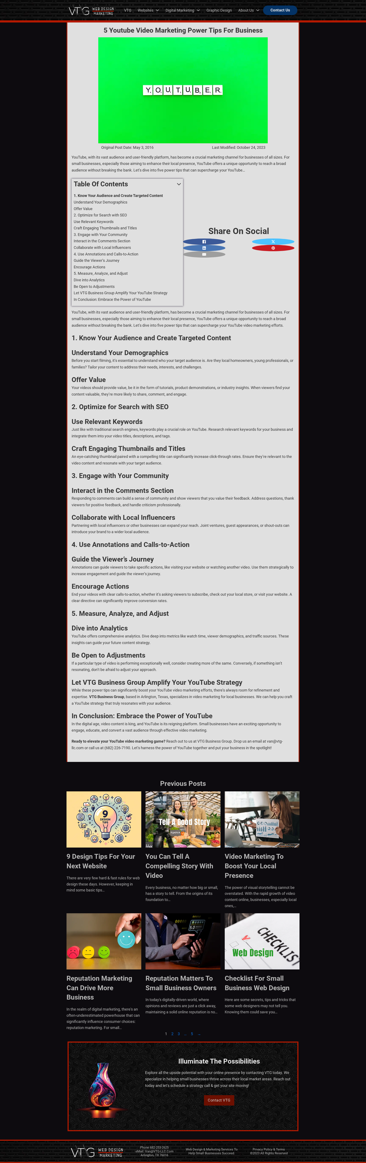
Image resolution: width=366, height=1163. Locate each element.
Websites (145, 10)
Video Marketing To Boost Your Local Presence (254, 866)
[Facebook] (204, 241)
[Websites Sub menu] (157, 10)
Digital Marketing (180, 10)
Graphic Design (219, 10)
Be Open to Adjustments (94, 286)
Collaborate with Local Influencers (102, 247)
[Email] (204, 254)
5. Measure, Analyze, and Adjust (101, 273)
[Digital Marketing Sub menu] (198, 10)
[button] (127, 184)
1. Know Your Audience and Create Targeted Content (118, 195)
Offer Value (83, 208)
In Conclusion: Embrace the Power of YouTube (112, 299)
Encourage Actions (89, 267)
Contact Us (280, 10)
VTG (127, 10)
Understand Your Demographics (100, 202)
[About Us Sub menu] (258, 10)
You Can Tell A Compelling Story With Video (179, 866)
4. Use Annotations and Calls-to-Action (106, 254)
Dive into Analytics (89, 280)
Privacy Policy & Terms (269, 1149)
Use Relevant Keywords (94, 221)
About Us (246, 10)
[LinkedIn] (204, 248)
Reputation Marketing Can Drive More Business (99, 987)
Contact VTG (219, 1100)
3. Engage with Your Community (101, 234)
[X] (273, 241)
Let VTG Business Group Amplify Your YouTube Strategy (121, 293)
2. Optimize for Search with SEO (100, 215)
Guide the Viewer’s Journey (96, 260)
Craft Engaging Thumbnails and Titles (105, 228)
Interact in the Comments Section (102, 241)
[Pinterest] (273, 248)
